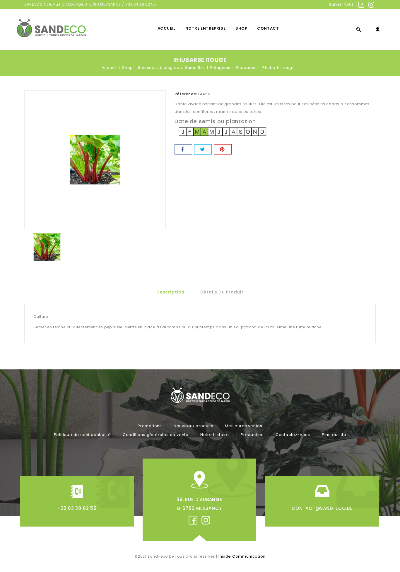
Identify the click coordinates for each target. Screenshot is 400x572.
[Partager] (183, 149)
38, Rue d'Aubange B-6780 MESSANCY (84, 4)
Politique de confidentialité (82, 434)
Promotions (150, 426)
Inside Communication (242, 556)
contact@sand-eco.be (322, 508)
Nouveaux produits (193, 426)
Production (252, 434)
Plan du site (334, 434)
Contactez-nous (293, 434)
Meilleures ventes (243, 426)
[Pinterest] (222, 149)
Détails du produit (222, 292)
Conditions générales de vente (156, 434)
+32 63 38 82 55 (140, 4)
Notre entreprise (205, 28)
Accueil (166, 28)
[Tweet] (202, 149)
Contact (268, 28)
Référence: (186, 93)
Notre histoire (214, 434)
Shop (241, 28)
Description (170, 292)
